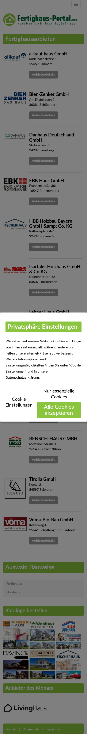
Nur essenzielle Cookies (59, 394)
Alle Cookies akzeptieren (59, 410)
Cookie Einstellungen (19, 402)
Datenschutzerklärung (22, 377)
